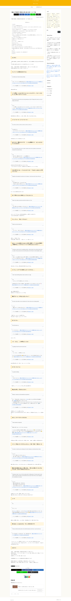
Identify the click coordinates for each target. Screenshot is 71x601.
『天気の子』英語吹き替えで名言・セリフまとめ (53, 53)
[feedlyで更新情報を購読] (27, 577)
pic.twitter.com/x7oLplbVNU (22, 109)
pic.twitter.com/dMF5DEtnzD (33, 487)
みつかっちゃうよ (15, 42)
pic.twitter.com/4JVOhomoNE (27, 379)
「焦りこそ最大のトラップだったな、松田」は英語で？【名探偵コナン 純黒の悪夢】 (53, 39)
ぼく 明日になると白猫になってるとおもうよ (19, 32)
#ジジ (34, 81)
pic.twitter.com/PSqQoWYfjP (32, 185)
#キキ (32, 81)
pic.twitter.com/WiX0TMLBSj (36, 356)
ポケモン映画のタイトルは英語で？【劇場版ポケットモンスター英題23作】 (53, 49)
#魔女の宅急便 (28, 81)
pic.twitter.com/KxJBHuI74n (26, 331)
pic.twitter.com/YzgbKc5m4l (30, 158)
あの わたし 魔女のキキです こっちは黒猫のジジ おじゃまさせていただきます (25, 29)
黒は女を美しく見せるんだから (17, 44)
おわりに (14, 53)
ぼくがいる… (15, 40)
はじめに (14, 24)
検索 (47, 30)
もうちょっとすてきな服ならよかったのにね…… (20, 37)
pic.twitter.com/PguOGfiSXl (16, 404)
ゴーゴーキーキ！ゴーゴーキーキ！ (18, 28)
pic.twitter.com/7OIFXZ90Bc (32, 132)
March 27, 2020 (30, 85)
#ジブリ (37, 81)
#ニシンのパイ (34, 432)
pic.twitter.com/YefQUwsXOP (31, 231)
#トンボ (15, 511)
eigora (48, 72)
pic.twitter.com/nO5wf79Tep (35, 207)
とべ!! (13, 50)
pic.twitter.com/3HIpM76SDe (33, 308)
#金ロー (32, 108)
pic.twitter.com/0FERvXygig (22, 513)
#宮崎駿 (39, 81)
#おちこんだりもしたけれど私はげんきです (20, 132)
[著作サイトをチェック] (25, 577)
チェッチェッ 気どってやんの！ (18, 33)
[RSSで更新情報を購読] (29, 577)
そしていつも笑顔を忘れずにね (17, 25)
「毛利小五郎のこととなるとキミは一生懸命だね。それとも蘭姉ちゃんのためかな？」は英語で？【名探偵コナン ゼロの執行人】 (53, 57)
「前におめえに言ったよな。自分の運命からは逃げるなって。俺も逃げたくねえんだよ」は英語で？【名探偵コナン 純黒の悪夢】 (53, 44)
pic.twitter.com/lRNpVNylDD (32, 259)
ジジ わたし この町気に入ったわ (18, 41)
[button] (38, 14)
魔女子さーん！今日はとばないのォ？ (18, 38)
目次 (26, 22)
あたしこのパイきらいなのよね (17, 45)
